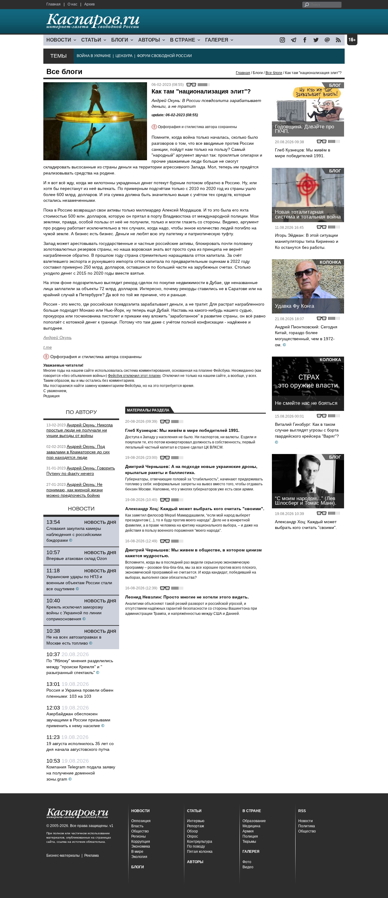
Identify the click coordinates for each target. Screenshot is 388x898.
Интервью (195, 821)
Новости (305, 821)
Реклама (91, 855)
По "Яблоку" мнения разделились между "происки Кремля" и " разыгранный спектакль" (79, 666)
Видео (247, 867)
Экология (139, 857)
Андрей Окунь (57, 337)
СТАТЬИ (91, 39)
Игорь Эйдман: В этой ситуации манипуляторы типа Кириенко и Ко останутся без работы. (306, 241)
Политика (306, 826)
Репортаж (195, 826)
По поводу (196, 846)
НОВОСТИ (58, 39)
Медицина (251, 826)
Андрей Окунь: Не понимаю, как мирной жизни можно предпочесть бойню (74, 490)
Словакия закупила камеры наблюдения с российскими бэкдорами (74, 534)
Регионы (138, 836)
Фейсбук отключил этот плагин (134, 376)
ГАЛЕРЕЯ (216, 39)
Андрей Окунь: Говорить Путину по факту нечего (80, 471)
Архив (89, 4)
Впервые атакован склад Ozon (76, 558)
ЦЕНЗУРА (123, 56)
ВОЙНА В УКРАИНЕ (94, 56)
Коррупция (140, 841)
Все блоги (274, 73)
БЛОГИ (119, 39)
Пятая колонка (199, 851)
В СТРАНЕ (182, 39)
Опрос (192, 836)
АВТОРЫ (149, 39)
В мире (137, 851)
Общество (140, 831)
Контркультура (199, 841)
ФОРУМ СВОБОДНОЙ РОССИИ (164, 56)
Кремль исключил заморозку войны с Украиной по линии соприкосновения (74, 613)
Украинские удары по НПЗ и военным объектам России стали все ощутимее (79, 582)
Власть (137, 826)
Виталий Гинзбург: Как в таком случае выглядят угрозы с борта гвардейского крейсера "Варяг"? (307, 430)
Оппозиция (141, 821)
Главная (53, 4)
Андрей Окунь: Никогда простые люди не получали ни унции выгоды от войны (79, 430)
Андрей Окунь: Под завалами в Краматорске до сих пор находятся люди (78, 452)
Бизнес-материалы (63, 855)
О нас (72, 4)
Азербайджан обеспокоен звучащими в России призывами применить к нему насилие (78, 719)
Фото (246, 862)
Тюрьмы (249, 841)
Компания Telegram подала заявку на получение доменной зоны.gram (80, 772)
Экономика (140, 846)
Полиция (250, 836)
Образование (254, 821)
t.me (47, 347)
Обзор (192, 831)
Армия (248, 831)
